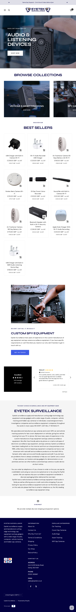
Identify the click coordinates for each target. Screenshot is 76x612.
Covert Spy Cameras (59, 530)
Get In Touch (20, 352)
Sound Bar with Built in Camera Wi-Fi (61, 192)
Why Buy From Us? (34, 534)
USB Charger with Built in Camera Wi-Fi (14, 157)
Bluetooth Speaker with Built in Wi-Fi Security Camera (38, 224)
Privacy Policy (33, 545)
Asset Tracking (57, 538)
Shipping (31, 541)
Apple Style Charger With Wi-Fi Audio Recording (61, 228)
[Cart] (71, 10)
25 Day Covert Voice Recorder (38, 192)
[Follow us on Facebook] (30, 586)
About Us (31, 526)
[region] (52, 378)
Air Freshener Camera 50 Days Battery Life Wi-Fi (61, 157)
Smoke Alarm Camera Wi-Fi (14, 192)
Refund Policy (33, 553)
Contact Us (32, 530)
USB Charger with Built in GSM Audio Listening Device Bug (14, 265)
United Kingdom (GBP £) (12, 595)
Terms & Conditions (35, 538)
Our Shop (31, 549)
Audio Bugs (56, 534)
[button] (34, 377)
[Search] (9, 10)
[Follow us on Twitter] (36, 586)
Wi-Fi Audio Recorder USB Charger (38, 157)
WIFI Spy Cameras (58, 541)
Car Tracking (56, 526)
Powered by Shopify (24, 601)
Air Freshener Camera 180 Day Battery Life (14, 228)
